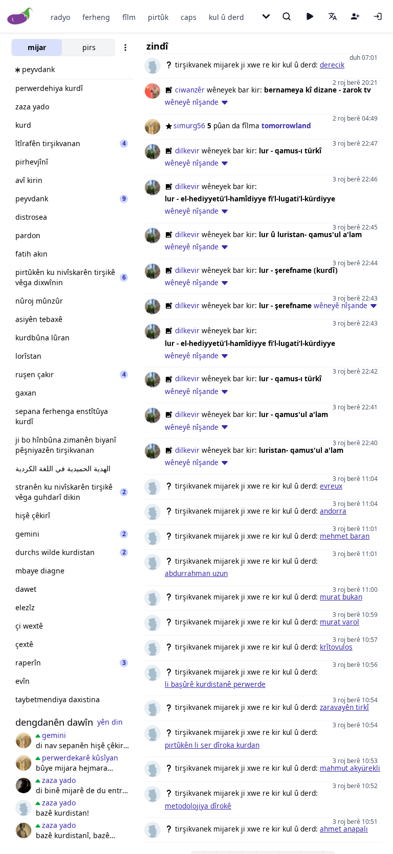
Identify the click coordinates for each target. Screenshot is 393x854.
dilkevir (187, 150)
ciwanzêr (190, 90)
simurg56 (189, 125)
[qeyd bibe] (355, 16)
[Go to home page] (20, 17)
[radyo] (309, 16)
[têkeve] (377, 16)
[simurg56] (23, 740)
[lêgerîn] (286, 16)
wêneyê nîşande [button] (192, 102)
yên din (110, 722)
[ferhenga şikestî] (23, 785)
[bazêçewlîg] (23, 830)
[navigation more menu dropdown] (266, 16)
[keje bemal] (23, 808)
